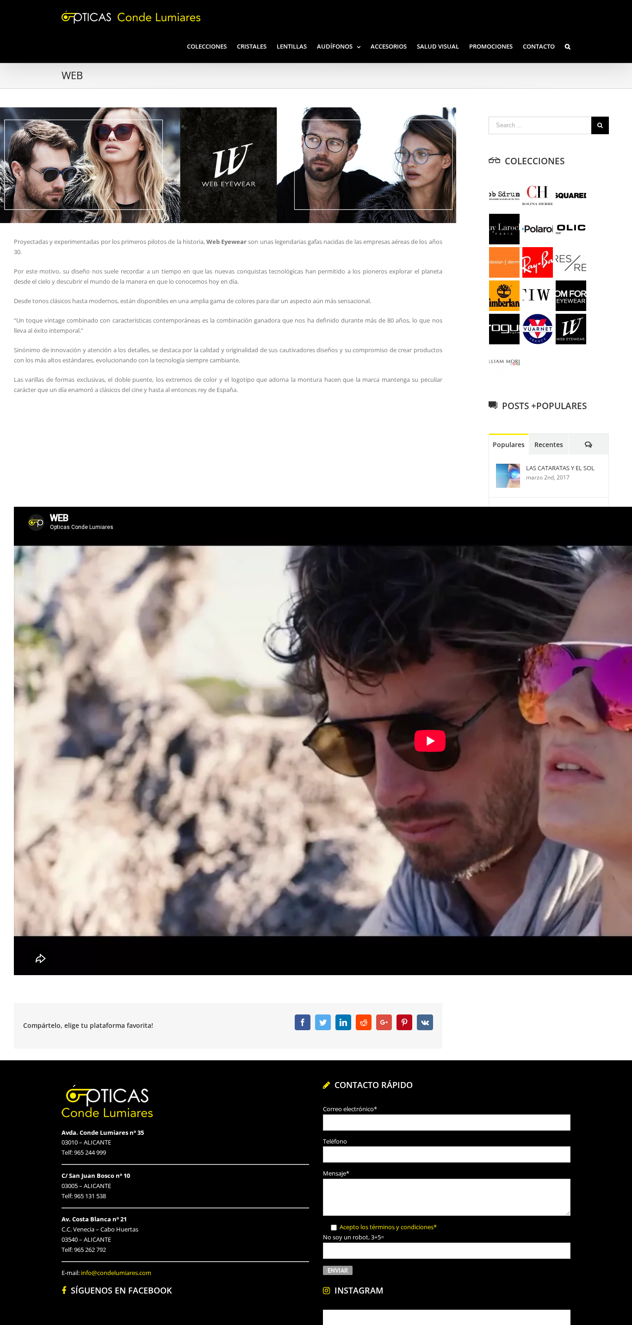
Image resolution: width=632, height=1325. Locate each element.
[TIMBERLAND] (504, 295)
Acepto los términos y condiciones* (388, 1227)
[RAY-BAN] (538, 262)
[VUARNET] (538, 329)
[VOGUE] (504, 329)
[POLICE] (571, 229)
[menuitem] (212, 45)
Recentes (548, 444)
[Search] (567, 45)
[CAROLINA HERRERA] (538, 195)
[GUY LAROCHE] (504, 229)
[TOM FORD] (571, 295)
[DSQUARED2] (571, 195)
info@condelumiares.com (116, 1273)
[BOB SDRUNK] (504, 195)
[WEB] (571, 329)
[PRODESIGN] (504, 262)
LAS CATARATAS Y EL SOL (560, 468)
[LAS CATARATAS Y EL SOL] (508, 468)
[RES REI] (571, 262)
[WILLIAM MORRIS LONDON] (504, 362)
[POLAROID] (538, 229)
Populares (509, 444)
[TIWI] (538, 295)
